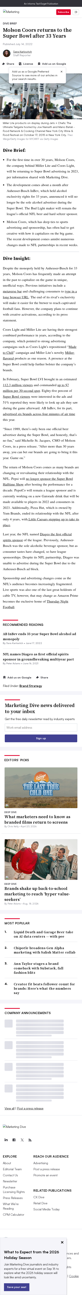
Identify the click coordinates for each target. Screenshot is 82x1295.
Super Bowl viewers (16, 396)
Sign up (41, 738)
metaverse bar (12, 291)
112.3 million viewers (18, 385)
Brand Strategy (30, 686)
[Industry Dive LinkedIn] (6, 1140)
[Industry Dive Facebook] (14, 1140)
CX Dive (38, 1197)
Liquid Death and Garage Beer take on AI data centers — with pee (43, 934)
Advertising (40, 1163)
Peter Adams (13, 663)
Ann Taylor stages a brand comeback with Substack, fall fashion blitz (38, 968)
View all (9, 1108)
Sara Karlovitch (22, 51)
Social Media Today (46, 1209)
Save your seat (16, 1287)
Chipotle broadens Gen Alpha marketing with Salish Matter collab (45, 950)
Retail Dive (40, 1203)
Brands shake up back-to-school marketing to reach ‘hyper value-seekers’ (37, 894)
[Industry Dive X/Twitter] (22, 1140)
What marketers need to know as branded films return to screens (37, 819)
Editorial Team (12, 1169)
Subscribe (63, 12)
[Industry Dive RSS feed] (30, 1140)
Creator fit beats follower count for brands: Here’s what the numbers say (44, 988)
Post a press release (30, 1108)
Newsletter (10, 1181)
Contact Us (10, 1175)
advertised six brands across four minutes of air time (39, 414)
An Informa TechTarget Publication (41, 3)
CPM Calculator (13, 1214)
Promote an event (45, 1175)
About (7, 1163)
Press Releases (13, 1198)
